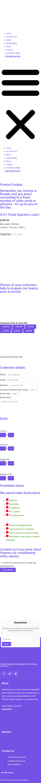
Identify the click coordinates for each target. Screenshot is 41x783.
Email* (3, 380)
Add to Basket (8, 570)
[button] (20, 103)
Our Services (11, 36)
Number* (4, 385)
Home (8, 33)
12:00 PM (18, 327)
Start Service (7, 723)
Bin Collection (7, 743)
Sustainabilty (11, 43)
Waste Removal (8, 737)
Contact (9, 50)
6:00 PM (17, 331)
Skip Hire (5, 740)
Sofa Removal (7, 746)
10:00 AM (6, 327)
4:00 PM (6, 331)
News (8, 46)
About (8, 40)
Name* (3, 374)
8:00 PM (29, 331)
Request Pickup (8, 720)
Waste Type (5, 393)
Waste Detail (5, 397)
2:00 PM (31, 327)
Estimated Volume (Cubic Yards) (14, 390)
